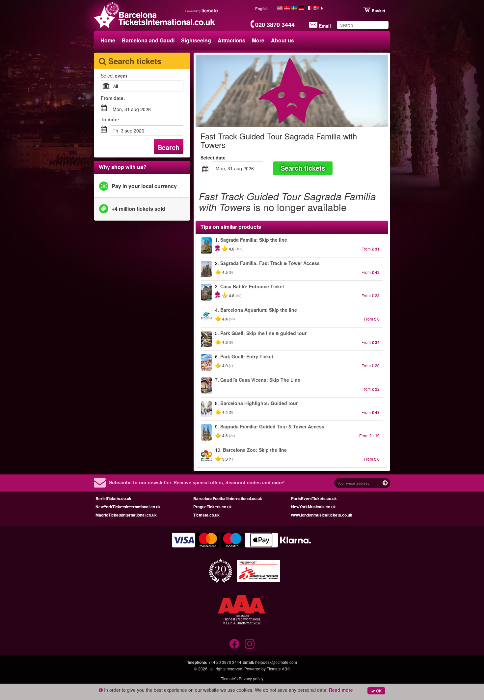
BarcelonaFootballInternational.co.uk (227, 498)
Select (114, 75)
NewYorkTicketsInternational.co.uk (128, 507)
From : (113, 98)
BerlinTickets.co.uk (113, 498)
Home (107, 40)
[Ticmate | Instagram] (250, 644)
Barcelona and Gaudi (148, 40)
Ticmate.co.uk (206, 515)
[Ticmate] (201, 10)
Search (168, 147)
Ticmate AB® (278, 668)
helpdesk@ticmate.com (276, 662)
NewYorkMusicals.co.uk (313, 507)
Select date (213, 157)
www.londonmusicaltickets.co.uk (321, 515)
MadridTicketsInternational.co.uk (126, 515)
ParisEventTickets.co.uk (314, 498)
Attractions (231, 40)
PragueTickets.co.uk (212, 507)
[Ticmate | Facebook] (234, 644)
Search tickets (303, 168)
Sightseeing (196, 40)
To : (110, 119)
